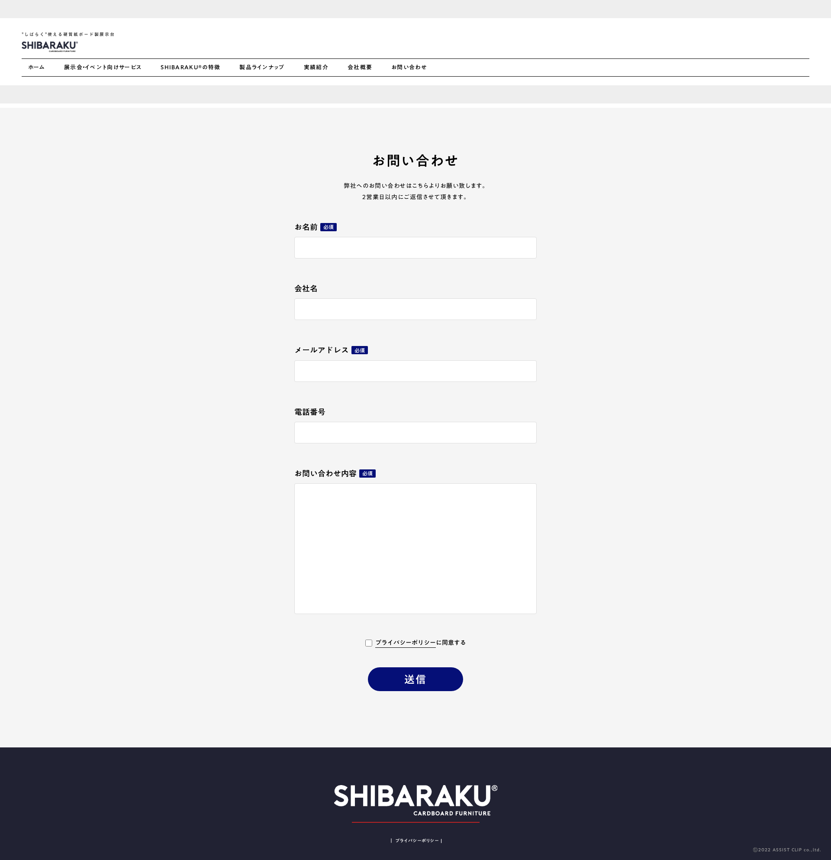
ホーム (36, 67)
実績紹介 (316, 67)
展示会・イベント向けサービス (103, 67)
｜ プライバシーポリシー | (415, 840)
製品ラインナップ (261, 67)
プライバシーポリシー (405, 643)
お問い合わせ (409, 67)
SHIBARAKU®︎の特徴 (190, 67)
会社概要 (360, 67)
